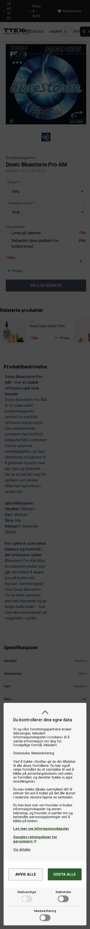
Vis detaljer (22, 849)
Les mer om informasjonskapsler (41, 828)
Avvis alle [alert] (25, 874)
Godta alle (64, 874)
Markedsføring (45, 911)
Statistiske (63, 892)
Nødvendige (27, 892)
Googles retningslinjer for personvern (35, 839)
